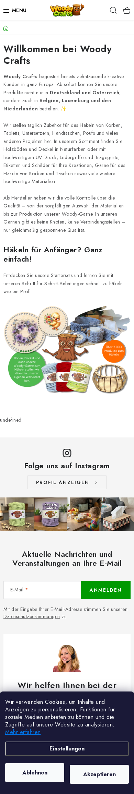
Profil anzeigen (62, 482)
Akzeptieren (99, 774)
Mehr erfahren (23, 732)
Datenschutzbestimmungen (31, 616)
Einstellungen (67, 749)
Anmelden (106, 590)
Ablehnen (34, 773)
